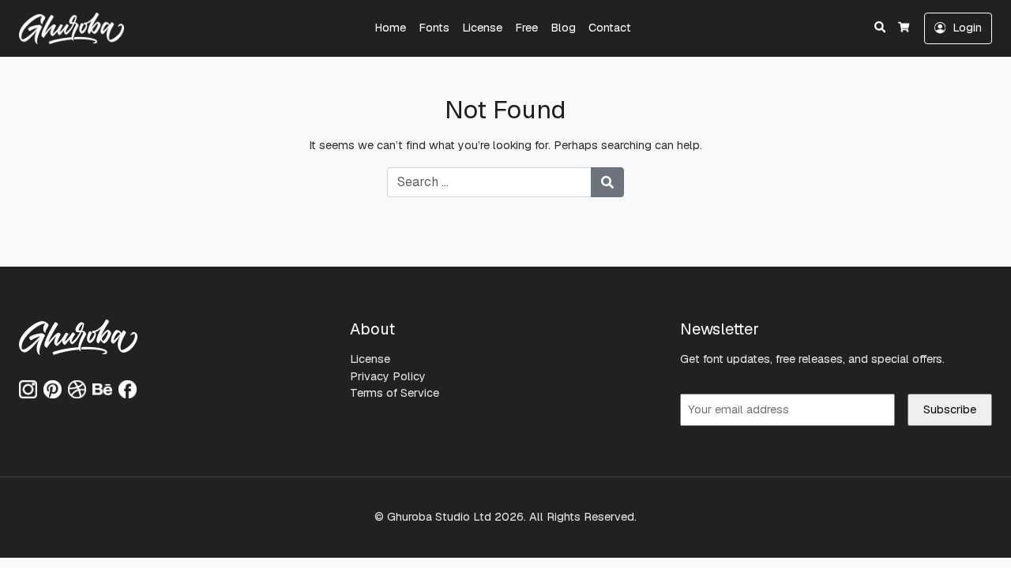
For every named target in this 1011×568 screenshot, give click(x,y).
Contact (609, 28)
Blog (563, 28)
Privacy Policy (388, 376)
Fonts (434, 28)
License (482, 28)
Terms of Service (394, 393)
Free (526, 28)
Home (390, 28)
